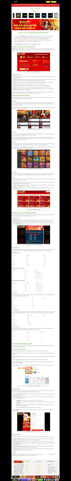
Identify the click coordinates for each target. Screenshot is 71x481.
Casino (38, 4)
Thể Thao (45, 4)
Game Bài (41, 4)
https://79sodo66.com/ (51, 465)
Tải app (38, 472)
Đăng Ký (38, 464)
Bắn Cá (55, 4)
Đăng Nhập (39, 466)
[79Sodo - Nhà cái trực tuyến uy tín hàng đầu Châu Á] (18, 2)
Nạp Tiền (38, 467)
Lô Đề (49, 4)
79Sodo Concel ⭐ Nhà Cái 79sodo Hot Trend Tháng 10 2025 (25, 4)
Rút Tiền (38, 469)
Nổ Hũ (52, 4)
